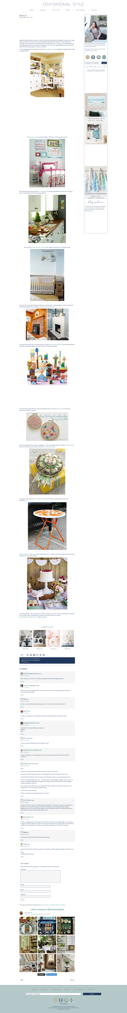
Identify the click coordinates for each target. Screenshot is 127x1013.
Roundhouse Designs (65, 1009)
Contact (94, 10)
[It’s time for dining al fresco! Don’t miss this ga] (47, 944)
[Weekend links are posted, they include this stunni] (66, 963)
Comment (23, 869)
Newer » (72, 980)
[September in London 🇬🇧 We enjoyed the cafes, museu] (47, 926)
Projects (43, 10)
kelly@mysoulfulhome (30, 723)
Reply (22, 681)
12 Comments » (25, 662)
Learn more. (94, 50)
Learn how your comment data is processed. (53, 905)
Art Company (80, 10)
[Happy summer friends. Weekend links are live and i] (28, 944)
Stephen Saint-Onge (29, 763)
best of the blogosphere (33, 660)
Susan (25, 844)
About (32, 10)
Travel (68, 10)
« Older (21, 980)
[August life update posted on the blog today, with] (66, 926)
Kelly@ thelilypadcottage (30, 673)
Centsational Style (63, 4)
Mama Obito (27, 817)
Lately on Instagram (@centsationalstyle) (47, 909)
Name (22, 884)
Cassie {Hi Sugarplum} (29, 685)
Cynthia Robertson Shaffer (31, 750)
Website (23, 894)
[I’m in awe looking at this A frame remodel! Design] (28, 963)
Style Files (56, 10)
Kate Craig (26, 738)
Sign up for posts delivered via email (96, 70)
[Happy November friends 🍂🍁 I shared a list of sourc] (28, 926)
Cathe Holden (27, 800)
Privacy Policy (63, 1003)
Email (22, 889)
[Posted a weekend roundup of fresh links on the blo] (66, 944)
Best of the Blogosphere (34, 659)
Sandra (25, 711)
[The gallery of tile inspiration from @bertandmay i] (47, 963)
